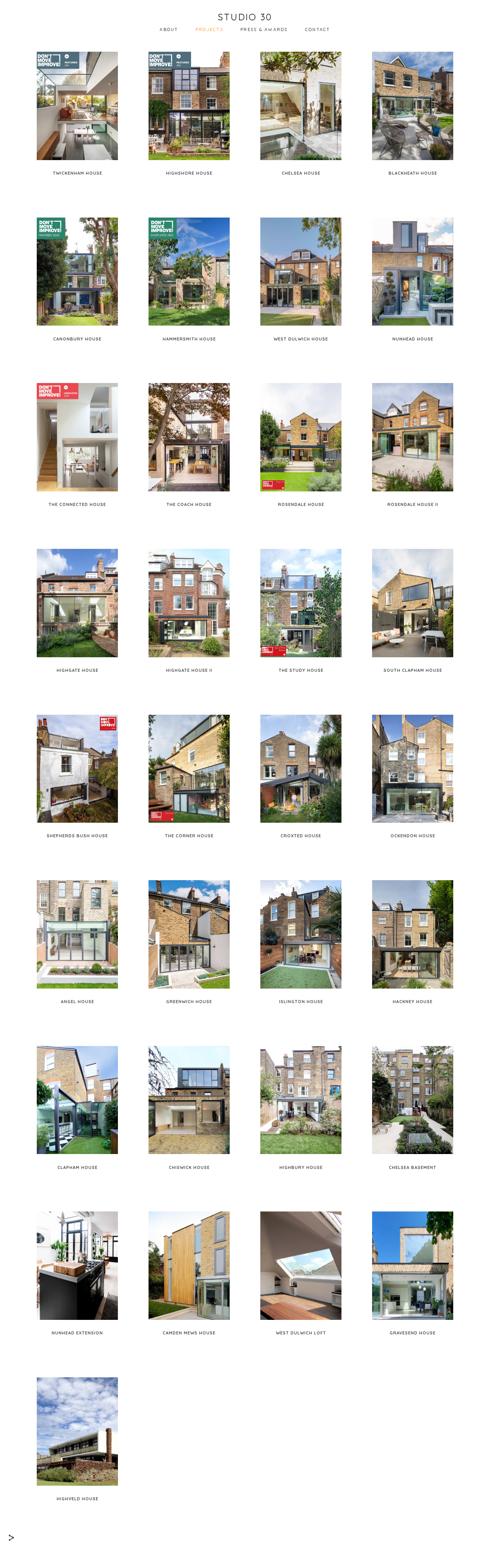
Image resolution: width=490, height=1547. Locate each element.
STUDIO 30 (245, 17)
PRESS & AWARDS (264, 29)
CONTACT (317, 29)
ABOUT (169, 29)
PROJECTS (209, 29)
